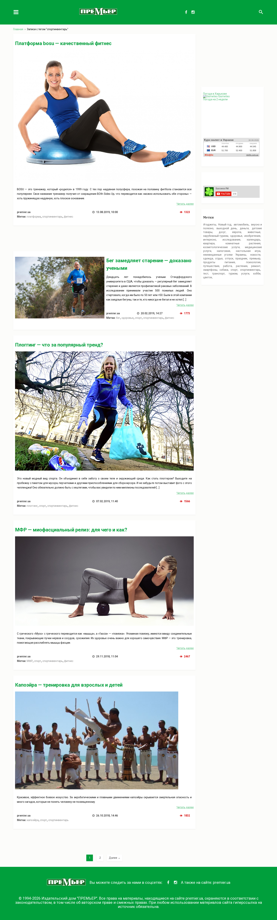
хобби (256, 273)
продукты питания (219, 262)
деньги (244, 228)
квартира (209, 243)
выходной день (227, 228)
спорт (138, 317)
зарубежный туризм (215, 235)
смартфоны (210, 269)
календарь (253, 239)
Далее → (114, 857)
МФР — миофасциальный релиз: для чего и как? (71, 530)
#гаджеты (209, 224)
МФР (30, 660)
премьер (254, 258)
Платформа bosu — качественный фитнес (63, 43)
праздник (241, 258)
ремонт (255, 266)
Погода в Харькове (215, 93)
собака (224, 269)
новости (255, 254)
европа (236, 232)
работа (227, 266)
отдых (219, 258)
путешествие (211, 266)
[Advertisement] (104, 239)
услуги (245, 273)
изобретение (252, 235)
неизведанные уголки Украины (224, 254)
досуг (222, 232)
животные (254, 232)
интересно (209, 239)
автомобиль (241, 224)
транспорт (218, 273)
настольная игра (248, 250)
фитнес (68, 216)
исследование (231, 239)
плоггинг (32, 505)
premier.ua (221, 882)
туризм (233, 273)
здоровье (128, 317)
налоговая (223, 250)
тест (205, 273)
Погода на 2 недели (215, 99)
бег (118, 317)
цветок (207, 277)
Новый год (224, 224)
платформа (34, 216)
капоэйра (33, 820)
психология (253, 262)
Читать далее (185, 203)
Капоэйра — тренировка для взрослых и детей (68, 685)
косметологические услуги (221, 247)
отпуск (229, 258)
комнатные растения (243, 243)
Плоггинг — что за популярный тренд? (59, 345)
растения (241, 266)
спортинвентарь (52, 216)
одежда (208, 258)
